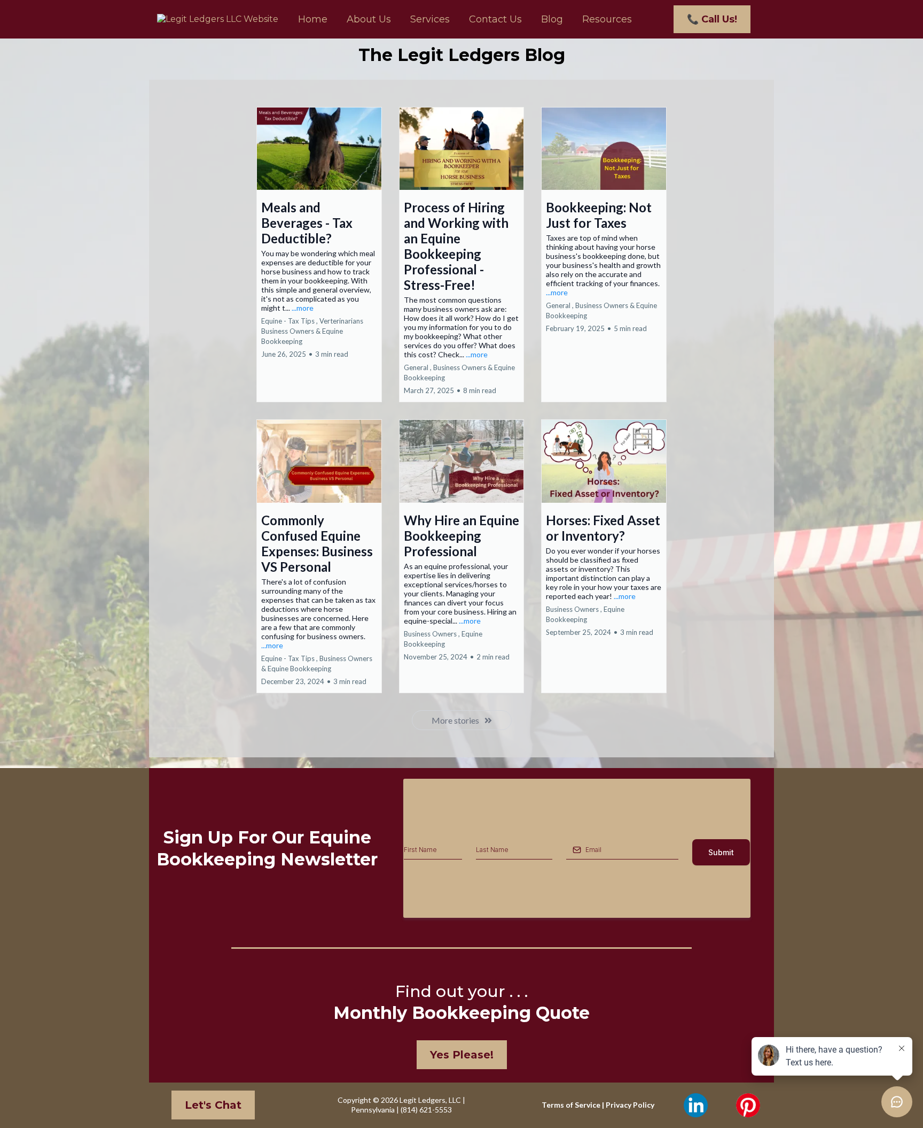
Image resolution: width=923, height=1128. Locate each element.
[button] (319, 254)
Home (312, 19)
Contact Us (495, 19)
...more (303, 307)
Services (430, 19)
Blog (552, 19)
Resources (607, 19)
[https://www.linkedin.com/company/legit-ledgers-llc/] (695, 1105)
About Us (369, 19)
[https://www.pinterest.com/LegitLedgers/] (748, 1105)
